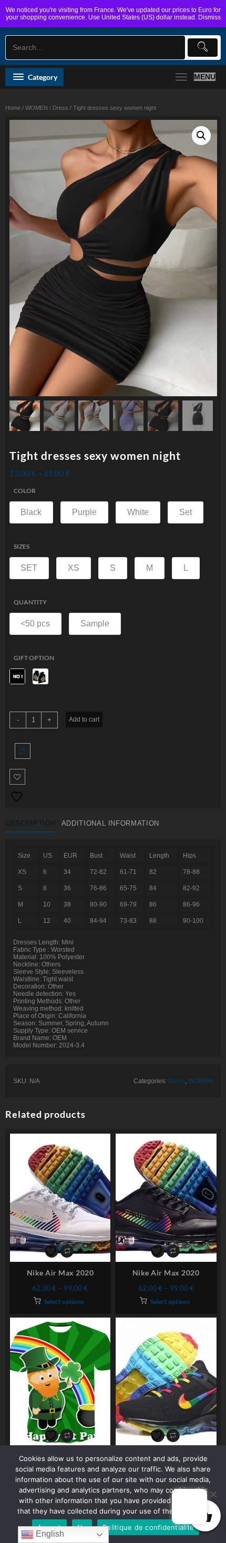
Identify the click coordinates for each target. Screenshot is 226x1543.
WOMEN (36, 108)
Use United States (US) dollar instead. (142, 17)
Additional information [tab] (110, 823)
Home (12, 108)
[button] (201, 135)
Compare (22, 751)
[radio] (31, 512)
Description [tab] (30, 823)
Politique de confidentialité (148, 1527)
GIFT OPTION (34, 658)
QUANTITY (30, 602)
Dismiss (209, 17)
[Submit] (203, 47)
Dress (60, 108)
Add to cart (84, 719)
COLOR (25, 491)
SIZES (21, 546)
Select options (64, 1301)
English (49, 1533)
